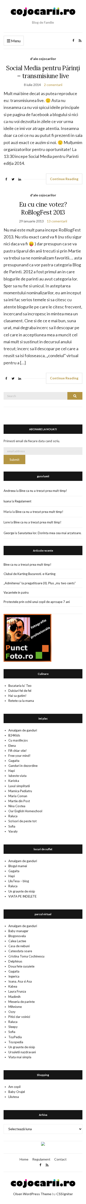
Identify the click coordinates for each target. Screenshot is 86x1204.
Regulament (23, 501)
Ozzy (12, 1012)
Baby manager (18, 931)
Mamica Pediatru (20, 791)
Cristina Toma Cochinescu (26, 956)
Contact (60, 1159)
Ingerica (13, 976)
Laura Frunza (17, 991)
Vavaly (13, 831)
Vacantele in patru (16, 592)
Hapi (11, 771)
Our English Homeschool (25, 811)
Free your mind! (19, 756)
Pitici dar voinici (19, 1017)
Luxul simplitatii (19, 786)
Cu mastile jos (18, 740)
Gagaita (13, 761)
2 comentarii (53, 85)
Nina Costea (16, 806)
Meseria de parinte (21, 1002)
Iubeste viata (17, 776)
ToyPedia (15, 1037)
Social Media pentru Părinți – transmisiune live (43, 72)
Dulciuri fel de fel (19, 691)
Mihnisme (15, 1007)
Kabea (12, 986)
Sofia (11, 826)
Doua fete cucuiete (21, 966)
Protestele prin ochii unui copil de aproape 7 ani (37, 602)
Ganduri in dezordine (23, 766)
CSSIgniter (64, 1194)
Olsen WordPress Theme (32, 1194)
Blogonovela (17, 936)
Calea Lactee (17, 941)
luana (7, 501)
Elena (12, 745)
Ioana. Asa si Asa (20, 981)
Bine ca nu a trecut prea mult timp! (43, 491)
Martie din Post (19, 801)
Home (24, 1159)
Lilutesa (13, 1097)
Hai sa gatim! (17, 696)
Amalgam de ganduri (22, 730)
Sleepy (13, 1027)
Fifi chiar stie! (17, 750)
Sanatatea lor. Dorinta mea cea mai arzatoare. (49, 533)
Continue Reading (64, 179)
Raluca (12, 816)
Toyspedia (15, 1042)
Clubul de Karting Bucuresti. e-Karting (29, 574)
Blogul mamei (17, 866)
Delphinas (15, 961)
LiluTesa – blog (18, 881)
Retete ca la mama (21, 701)
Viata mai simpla (19, 1057)
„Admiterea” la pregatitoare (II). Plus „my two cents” (40, 583)
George (9, 533)
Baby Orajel (16, 1092)
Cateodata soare (20, 951)
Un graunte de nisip (21, 891)
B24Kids (14, 735)
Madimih (14, 997)
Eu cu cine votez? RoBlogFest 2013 (43, 208)
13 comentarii (57, 221)
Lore (7, 522)
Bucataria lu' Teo (20, 686)
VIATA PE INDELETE (22, 896)
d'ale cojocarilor (43, 59)
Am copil (14, 1087)
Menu (15, 40)
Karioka (13, 781)
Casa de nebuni (19, 946)
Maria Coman (17, 796)
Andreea (10, 491)
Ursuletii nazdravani (22, 1052)
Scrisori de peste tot (22, 821)
